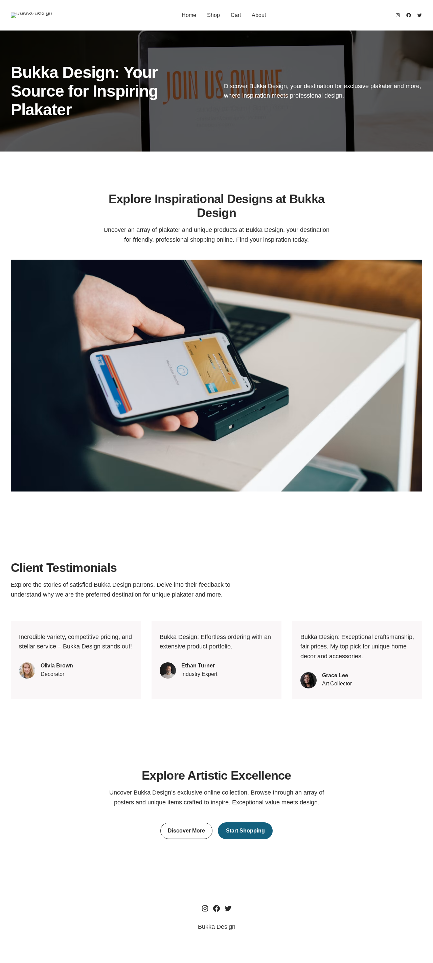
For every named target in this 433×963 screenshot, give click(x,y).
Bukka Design (216, 926)
